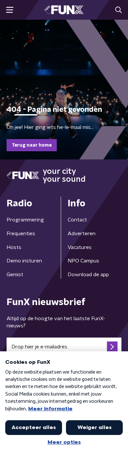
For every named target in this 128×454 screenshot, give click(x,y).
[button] (9, 10)
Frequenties (21, 233)
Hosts (14, 247)
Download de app (88, 274)
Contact (77, 219)
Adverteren (82, 233)
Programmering (25, 219)
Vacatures (80, 247)
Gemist (15, 274)
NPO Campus (83, 260)
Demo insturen (24, 260)
